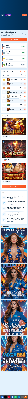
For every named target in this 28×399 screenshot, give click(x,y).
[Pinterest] (9, 397)
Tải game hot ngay (14, 186)
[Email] (22, 397)
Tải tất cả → (23, 71)
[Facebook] (2, 397)
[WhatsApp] (15, 397)
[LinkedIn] (12, 397)
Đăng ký (24, 15)
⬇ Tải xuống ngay (14, 39)
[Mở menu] (2, 15)
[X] (5, 397)
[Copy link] (25, 397)
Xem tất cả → (23, 192)
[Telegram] (19, 397)
